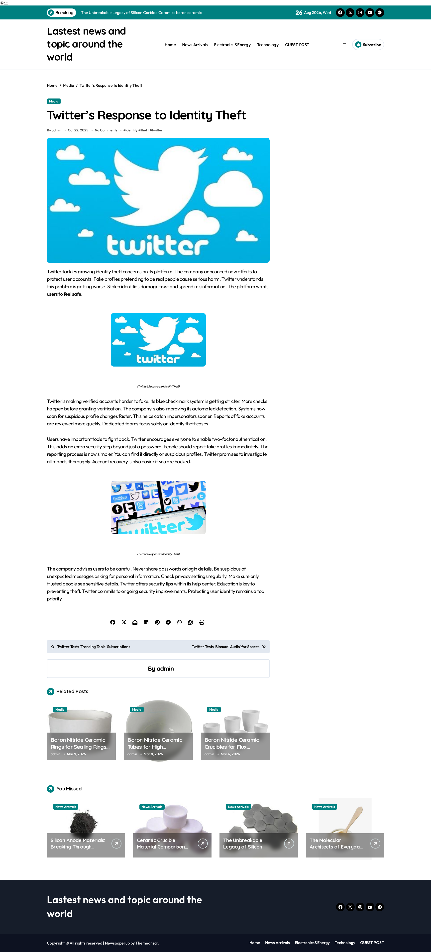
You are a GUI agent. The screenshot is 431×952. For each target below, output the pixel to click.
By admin (54, 130)
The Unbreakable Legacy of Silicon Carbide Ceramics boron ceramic (243, 850)
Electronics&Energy (232, 44)
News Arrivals (195, 44)
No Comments (106, 130)
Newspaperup (117, 943)
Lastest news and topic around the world (86, 44)
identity (131, 130)
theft (145, 130)
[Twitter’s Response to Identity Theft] (158, 340)
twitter (157, 130)
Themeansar (146, 943)
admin (165, 668)
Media (53, 101)
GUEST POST (297, 44)
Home (170, 44)
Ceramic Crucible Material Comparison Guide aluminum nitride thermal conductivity (163, 850)
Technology (268, 44)
